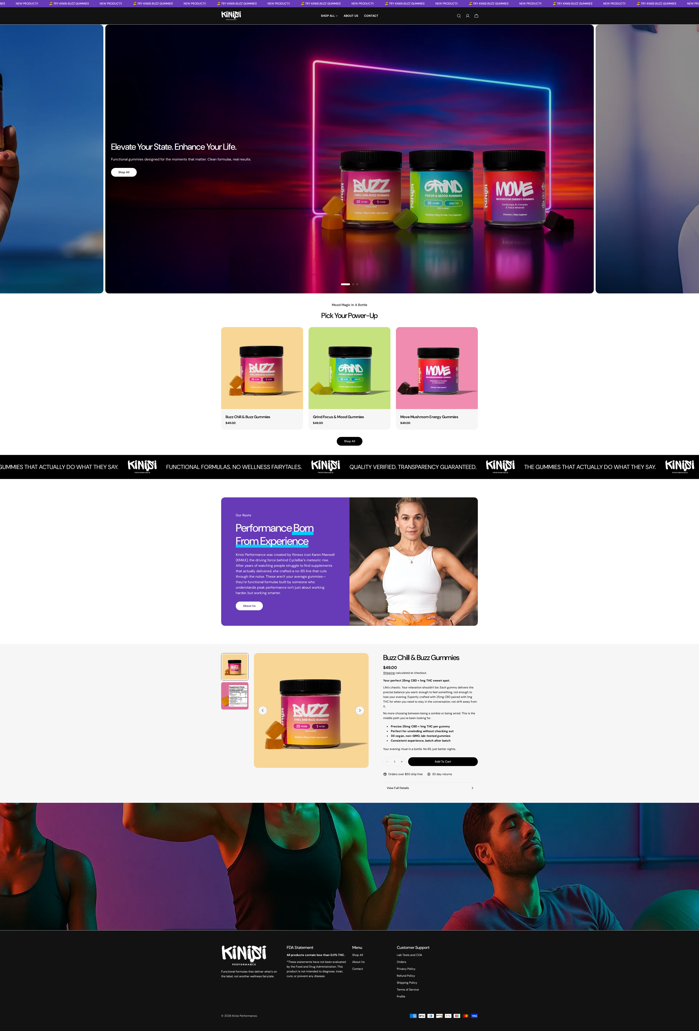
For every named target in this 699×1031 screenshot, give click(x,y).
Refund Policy (406, 976)
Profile (401, 996)
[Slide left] (262, 710)
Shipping (389, 673)
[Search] (459, 15)
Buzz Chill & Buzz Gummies (248, 416)
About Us (249, 606)
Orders (401, 962)
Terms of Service (408, 989)
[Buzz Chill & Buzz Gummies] (262, 368)
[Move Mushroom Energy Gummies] (437, 368)
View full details (398, 788)
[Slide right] (360, 710)
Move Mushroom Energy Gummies (429, 416)
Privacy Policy (406, 969)
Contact (357, 969)
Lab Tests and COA (409, 955)
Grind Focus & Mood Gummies (338, 416)
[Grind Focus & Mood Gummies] (349, 368)
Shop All (123, 172)
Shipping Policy (407, 983)
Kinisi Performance (244, 1016)
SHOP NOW (616, 178)
